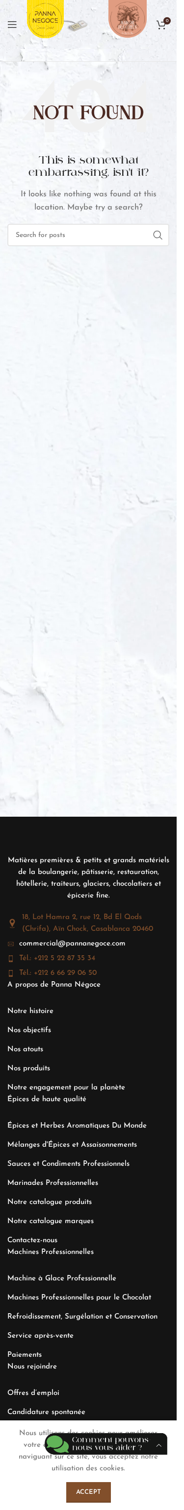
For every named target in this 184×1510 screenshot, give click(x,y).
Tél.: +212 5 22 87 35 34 (57, 958)
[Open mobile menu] (12, 24)
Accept (88, 1492)
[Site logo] (45, 24)
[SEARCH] (158, 235)
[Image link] (76, 24)
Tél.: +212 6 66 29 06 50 (58, 973)
